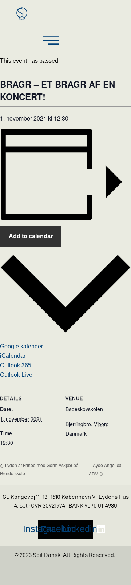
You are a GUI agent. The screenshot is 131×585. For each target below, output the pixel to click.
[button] (51, 41)
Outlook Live (16, 375)
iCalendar (12, 356)
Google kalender (21, 346)
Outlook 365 (15, 365)
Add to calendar (31, 236)
